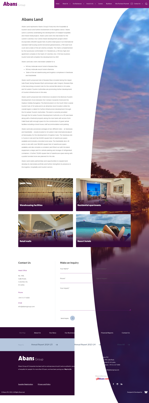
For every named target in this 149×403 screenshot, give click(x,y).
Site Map (22, 333)
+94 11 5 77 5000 (24, 298)
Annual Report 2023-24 (85, 344)
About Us (37, 333)
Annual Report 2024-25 (42, 344)
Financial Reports (107, 333)
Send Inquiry (65, 318)
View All (121, 344)
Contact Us (126, 333)
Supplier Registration (25, 384)
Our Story (52, 333)
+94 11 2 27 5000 (114, 365)
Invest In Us (88, 333)
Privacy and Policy (44, 384)
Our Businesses (70, 333)
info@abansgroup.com (26, 306)
